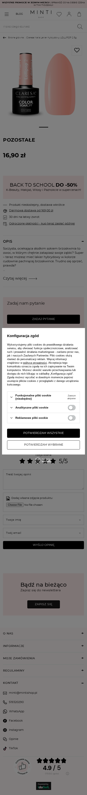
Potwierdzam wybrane (43, 444)
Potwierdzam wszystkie (43, 433)
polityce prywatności (35, 362)
